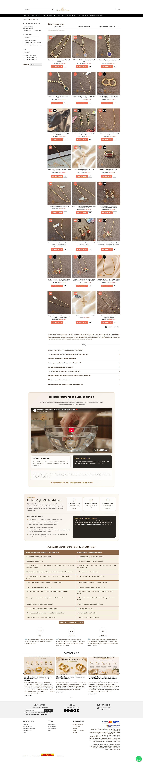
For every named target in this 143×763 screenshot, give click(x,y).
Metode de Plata (52, 724)
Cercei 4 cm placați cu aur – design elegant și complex (84, 133)
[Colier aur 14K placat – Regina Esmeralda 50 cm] (59, 83)
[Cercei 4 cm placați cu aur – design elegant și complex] (83, 120)
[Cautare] (52, 9)
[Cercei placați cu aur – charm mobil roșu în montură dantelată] (83, 229)
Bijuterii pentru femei (28, 26)
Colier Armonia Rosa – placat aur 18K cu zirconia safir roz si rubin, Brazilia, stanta (59, 280)
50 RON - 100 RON (29, 55)
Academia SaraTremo (96, 15)
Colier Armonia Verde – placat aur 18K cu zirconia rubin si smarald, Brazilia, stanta (84, 280)
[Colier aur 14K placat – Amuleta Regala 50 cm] (108, 46)
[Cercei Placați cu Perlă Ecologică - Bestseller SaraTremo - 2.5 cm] (108, 193)
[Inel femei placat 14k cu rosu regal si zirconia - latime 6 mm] (108, 156)
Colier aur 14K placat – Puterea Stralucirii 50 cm (59, 60)
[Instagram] (78, 710)
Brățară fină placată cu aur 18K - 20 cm (59, 206)
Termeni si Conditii (27, 726)
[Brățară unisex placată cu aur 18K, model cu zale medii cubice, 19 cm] (59, 229)
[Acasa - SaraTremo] (64, 9)
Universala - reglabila (30, 40)
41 (115, 326)
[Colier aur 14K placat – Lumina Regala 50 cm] (83, 46)
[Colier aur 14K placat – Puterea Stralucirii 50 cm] (59, 46)
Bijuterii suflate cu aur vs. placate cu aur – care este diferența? (71, 677)
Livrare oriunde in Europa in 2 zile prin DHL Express (48, 757)
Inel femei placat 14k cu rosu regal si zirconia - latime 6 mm (108, 170)
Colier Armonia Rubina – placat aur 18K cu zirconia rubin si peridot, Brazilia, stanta (109, 243)
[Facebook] (65, 710)
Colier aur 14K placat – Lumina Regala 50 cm (84, 60)
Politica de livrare (27, 730)
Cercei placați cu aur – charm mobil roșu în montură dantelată (84, 243)
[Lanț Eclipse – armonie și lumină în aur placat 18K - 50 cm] (108, 302)
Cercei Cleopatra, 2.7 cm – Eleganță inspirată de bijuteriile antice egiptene (108, 97)
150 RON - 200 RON (29, 59)
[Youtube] (71, 710)
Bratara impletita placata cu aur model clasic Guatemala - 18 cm (59, 170)
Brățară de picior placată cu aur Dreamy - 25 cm (109, 133)
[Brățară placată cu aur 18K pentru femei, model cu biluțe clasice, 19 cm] (59, 302)
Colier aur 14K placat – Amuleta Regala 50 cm (109, 60)
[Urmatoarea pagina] (118, 327)
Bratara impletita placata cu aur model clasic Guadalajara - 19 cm (83, 207)
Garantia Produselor (52, 728)
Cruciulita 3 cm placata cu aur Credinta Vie (84, 316)
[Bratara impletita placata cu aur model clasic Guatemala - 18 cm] (59, 156)
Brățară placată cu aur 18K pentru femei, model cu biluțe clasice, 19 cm (59, 316)
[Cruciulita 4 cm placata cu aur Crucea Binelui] (83, 156)
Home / (25, 19)
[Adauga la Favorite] (65, 66)
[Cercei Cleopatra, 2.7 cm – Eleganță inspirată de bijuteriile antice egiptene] (108, 83)
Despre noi (25, 724)
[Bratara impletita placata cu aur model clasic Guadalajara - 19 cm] (83, 193)
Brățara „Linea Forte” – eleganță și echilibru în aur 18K (83, 97)
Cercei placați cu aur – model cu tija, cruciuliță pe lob (59, 133)
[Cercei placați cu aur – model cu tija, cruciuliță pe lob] (59, 120)
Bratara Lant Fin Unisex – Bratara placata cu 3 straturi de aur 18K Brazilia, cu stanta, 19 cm (109, 280)
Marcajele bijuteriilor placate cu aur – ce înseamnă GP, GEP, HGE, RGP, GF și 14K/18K (38, 678)
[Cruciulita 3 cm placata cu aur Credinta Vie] (83, 302)
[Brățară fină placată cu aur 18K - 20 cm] (59, 193)
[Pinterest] (68, 710)
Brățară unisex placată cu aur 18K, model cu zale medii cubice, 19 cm (59, 243)
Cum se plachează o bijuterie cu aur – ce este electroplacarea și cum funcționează (102, 677)
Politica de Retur (52, 726)
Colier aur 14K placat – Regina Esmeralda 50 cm (59, 97)
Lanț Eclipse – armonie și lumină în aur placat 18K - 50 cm (109, 316)
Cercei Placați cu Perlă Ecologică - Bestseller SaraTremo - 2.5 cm (109, 207)
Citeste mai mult (28, 695)
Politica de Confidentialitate (40, 714)
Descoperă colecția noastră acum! (71, 622)
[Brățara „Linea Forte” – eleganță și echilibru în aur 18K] (83, 83)
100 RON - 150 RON (29, 57)
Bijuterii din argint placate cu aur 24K (32, 30)
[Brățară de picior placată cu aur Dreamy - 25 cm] (108, 120)
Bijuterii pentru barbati (28, 28)
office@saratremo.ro (104, 709)
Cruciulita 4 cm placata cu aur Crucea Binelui (84, 170)
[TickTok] (74, 710)
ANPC (49, 730)
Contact (25, 732)
